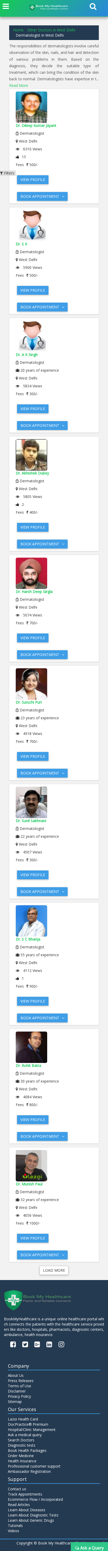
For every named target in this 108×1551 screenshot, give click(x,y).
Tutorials (15, 1525)
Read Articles (19, 1504)
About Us (16, 1375)
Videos (13, 1530)
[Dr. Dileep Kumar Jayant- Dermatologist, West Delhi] (54, 107)
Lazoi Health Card (23, 1419)
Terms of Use (19, 1385)
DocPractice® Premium (28, 1424)
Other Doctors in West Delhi (51, 29)
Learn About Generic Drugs (31, 1520)
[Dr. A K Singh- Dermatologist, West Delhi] (54, 336)
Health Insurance (22, 1460)
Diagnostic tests (21, 1445)
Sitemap (15, 1401)
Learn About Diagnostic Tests (33, 1515)
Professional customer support (34, 1466)
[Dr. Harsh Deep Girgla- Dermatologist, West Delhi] (54, 573)
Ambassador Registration (29, 1471)
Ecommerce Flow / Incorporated (35, 1499)
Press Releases (21, 1380)
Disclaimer (17, 1391)
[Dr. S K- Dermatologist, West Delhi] (54, 225)
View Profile (32, 179)
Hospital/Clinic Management (32, 1429)
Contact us (17, 1488)
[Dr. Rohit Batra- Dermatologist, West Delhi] (54, 1047)
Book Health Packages (27, 1450)
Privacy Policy (19, 1396)
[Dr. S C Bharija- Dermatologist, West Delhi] (54, 921)
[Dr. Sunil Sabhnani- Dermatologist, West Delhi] (54, 802)
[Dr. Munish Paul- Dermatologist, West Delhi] (54, 1165)
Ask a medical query (25, 1434)
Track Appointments (25, 1494)
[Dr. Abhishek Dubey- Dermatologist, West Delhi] (54, 455)
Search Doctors (21, 1439)
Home (18, 29)
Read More (18, 85)
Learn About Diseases (26, 1509)
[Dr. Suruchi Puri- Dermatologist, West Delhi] (54, 684)
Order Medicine (21, 1455)
